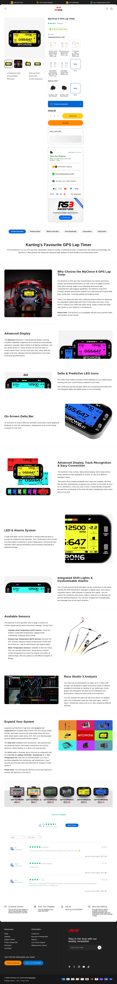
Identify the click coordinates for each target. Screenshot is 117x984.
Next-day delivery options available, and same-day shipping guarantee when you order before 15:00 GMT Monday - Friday (102, 912)
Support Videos (9, 939)
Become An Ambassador (39, 936)
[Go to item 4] (37, 64)
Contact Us (35, 933)
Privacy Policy (25, 980)
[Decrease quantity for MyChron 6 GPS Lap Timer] (50, 116)
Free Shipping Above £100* (101, 2)
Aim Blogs (7, 948)
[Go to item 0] (8, 64)
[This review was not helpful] (105, 856)
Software (7, 936)
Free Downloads (70, 231)
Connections (87, 231)
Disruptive (32, 978)
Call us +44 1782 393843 (33, 963)
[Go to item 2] (18, 64)
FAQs (6, 933)
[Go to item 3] (28, 64)
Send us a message (13, 963)
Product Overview (17, 231)
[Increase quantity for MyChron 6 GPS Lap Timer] (59, 116)
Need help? (77, 194)
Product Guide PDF (11, 942)
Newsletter (8, 945)
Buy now (65, 123)
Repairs (34, 939)
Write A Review (72, 825)
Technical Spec (35, 231)
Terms (18, 980)
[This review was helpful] (102, 856)
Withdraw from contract (39, 945)
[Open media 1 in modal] (24, 38)
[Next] (40, 41)
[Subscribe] (99, 947)
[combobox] (18, 837)
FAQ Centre (102, 231)
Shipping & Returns (9, 980)
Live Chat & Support (38, 942)
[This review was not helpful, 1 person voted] (105, 873)
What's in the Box (53, 231)
